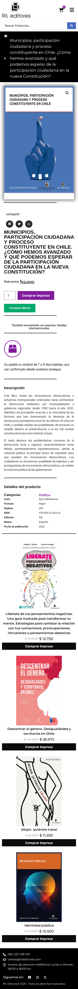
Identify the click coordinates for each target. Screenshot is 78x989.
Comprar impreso (36, 295)
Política (44, 495)
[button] (67, 92)
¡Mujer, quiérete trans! (39, 829)
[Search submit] (71, 25)
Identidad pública (39, 925)
